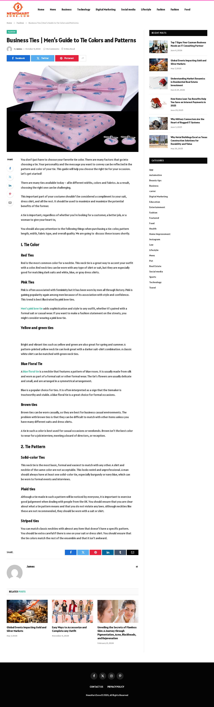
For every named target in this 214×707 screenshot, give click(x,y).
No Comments (52, 49)
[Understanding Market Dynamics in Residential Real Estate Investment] (158, 83)
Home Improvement (159, 233)
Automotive (155, 175)
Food (187, 9)
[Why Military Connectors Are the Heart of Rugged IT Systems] (158, 123)
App (151, 169)
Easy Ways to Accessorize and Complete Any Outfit (69, 629)
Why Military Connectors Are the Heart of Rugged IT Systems (187, 121)
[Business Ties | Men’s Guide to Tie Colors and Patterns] (72, 109)
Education (154, 201)
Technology (83, 9)
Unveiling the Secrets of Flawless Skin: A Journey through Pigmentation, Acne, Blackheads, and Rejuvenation (117, 633)
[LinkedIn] (10, 185)
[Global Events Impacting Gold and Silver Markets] (27, 611)
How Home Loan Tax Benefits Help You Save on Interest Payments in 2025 (188, 102)
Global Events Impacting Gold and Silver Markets (26, 629)
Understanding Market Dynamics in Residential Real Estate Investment (188, 82)
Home (41, 9)
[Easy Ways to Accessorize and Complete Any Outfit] (72, 611)
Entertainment (157, 207)
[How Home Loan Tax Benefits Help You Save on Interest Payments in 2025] (158, 103)
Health (152, 228)
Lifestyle (146, 9)
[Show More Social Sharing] (82, 58)
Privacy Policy (116, 686)
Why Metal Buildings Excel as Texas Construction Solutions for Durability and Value (189, 140)
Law (151, 244)
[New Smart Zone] (18, 9)
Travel (152, 287)
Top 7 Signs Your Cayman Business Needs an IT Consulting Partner (188, 44)
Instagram (154, 239)
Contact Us (96, 686)
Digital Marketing (106, 9)
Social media (128, 9)
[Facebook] (10, 168)
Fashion (161, 9)
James (19, 49)
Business (67, 9)
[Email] (10, 202)
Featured (154, 217)
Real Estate (155, 266)
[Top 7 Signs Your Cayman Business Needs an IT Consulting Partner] (158, 46)
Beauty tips (155, 180)
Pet (151, 260)
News (53, 9)
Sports (152, 276)
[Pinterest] (10, 194)
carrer (152, 191)
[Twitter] (10, 177)
